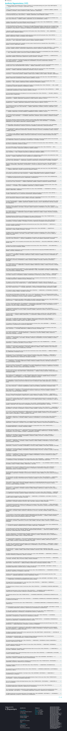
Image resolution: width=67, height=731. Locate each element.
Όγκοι (43, 6)
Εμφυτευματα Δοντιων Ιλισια (54, 710)
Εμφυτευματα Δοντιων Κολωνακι (54, 720)
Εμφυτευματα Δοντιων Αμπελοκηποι (55, 710)
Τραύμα (47, 6)
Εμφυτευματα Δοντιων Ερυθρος (54, 711)
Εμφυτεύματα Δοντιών (16, 6)
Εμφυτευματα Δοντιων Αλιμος (54, 721)
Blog (33, 9)
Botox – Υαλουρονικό (26, 6)
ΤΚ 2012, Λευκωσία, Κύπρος (25, 727)
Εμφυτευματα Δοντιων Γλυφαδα (54, 720)
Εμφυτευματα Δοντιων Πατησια (54, 718)
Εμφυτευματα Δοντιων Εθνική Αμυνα (55, 707)
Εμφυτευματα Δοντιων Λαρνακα (54, 717)
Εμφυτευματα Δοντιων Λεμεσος (54, 716)
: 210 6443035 (38, 710)
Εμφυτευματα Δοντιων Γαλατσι (54, 725)
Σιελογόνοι (52, 6)
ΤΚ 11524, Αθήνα (23, 713)
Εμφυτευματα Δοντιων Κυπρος (54, 715)
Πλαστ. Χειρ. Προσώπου (36, 6)
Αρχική (2, 6)
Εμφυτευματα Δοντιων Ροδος (54, 719)
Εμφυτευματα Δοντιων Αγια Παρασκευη (55, 709)
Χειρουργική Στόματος (60, 6)
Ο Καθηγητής (7, 6)
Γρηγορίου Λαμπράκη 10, (24, 716)
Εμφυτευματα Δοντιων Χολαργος (54, 708)
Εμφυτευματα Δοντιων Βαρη (54, 723)
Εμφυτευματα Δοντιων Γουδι (54, 713)
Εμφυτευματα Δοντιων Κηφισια (54, 712)
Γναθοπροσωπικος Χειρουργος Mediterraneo (54, 728)
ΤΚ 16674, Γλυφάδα (23, 717)
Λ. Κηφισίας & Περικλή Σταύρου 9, (26, 711)
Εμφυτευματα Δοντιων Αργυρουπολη (55, 722)
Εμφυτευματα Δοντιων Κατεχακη (54, 706)
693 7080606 (39, 711)
